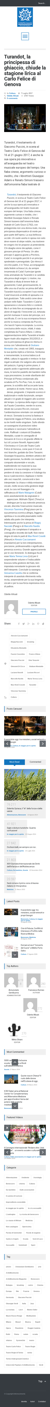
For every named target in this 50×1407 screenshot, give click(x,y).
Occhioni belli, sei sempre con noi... (22, 847)
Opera (8, 1328)
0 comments (12, 98)
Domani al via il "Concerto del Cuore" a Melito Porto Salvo (32, 948)
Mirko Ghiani (17, 1039)
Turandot (32, 685)
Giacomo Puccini (17, 660)
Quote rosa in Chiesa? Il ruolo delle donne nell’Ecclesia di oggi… (31, 1078)
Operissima (26, 1227)
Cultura (12, 93)
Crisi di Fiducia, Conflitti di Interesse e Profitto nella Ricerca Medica (32, 931)
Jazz (32, 1304)
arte (39, 1267)
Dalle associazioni (17, 1157)
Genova (36, 1291)
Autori (32, 1402)
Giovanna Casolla (13, 573)
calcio (30, 1285)
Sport (33, 1245)
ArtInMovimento (12, 1273)
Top (40, 1381)
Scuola (25, 870)
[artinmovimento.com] (25, 23)
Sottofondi (23, 1245)
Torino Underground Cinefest (17, 1359)
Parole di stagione (33, 1233)
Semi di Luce (38, 1239)
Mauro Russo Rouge (14, 1316)
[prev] (7, 744)
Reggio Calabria (34, 1328)
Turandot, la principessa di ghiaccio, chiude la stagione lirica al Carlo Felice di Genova (25, 70)
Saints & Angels (12, 1239)
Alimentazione (12, 815)
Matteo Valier (32, 1310)
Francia (26, 1291)
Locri (21, 1310)
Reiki (8, 1334)
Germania (10, 1297)
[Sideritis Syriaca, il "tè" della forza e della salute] (25, 784)
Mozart (18, 1322)
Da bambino (17, 870)
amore (8, 1267)
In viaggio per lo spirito (27, 746)
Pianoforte (19, 1328)
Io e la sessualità (34, 1208)
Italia (24, 1304)
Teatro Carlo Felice (13, 1347)
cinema (22, 1184)
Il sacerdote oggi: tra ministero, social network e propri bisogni (32, 913)
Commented (35, 762)
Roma (16, 1334)
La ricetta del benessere (29, 1214)
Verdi (41, 1365)
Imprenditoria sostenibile (16, 1202)
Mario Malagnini (26, 492)
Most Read (14, 762)
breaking (30, 642)
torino (29, 1353)
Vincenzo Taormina (14, 509)
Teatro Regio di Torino (14, 1353)
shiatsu (9, 1340)
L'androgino (10, 1214)
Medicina (10, 889)
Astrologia (37, 1178)
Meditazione (31, 1316)
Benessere (22, 815)
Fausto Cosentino (18, 654)
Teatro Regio (30, 1347)
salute (25, 1334)
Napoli (37, 1322)
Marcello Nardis (32, 526)
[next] (43, 744)
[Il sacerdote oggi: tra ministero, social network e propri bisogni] (25, 725)
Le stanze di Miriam (13, 1221)
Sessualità (10, 1245)
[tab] (14, 763)
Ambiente (25, 1178)
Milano (8, 1322)
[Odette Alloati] (11, 607)
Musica (28, 1322)
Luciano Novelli (17, 673)
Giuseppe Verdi (12, 1304)
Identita (24, 1402)
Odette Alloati (13, 96)
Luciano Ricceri (33, 673)
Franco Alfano (34, 654)
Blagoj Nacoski (17, 642)
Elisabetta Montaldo (18, 648)
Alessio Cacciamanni (25, 539)
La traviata (10, 1310)
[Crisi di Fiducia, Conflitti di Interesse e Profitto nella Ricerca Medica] (11, 931)
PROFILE (34, 612)
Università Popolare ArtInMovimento (20, 1365)
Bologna (9, 1285)
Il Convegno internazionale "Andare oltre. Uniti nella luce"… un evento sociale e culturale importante (24, 1150)
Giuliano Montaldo (36, 666)
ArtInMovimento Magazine (16, 1279)
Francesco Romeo (36, 990)
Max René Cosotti (36, 536)
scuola (35, 1334)
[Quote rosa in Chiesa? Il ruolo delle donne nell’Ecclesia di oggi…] (11, 1079)
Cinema (40, 1285)
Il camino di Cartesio (14, 1196)
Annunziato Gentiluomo (24, 1267)
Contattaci (42, 1402)
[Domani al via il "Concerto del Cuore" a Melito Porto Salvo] (11, 951)
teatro (31, 1340)
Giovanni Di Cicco (18, 666)
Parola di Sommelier (14, 1233)
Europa (9, 1291)
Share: (7, 623)
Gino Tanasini (33, 660)
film (17, 1291)
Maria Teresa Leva (18, 556)
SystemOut (20, 1340)
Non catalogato (12, 1227)
